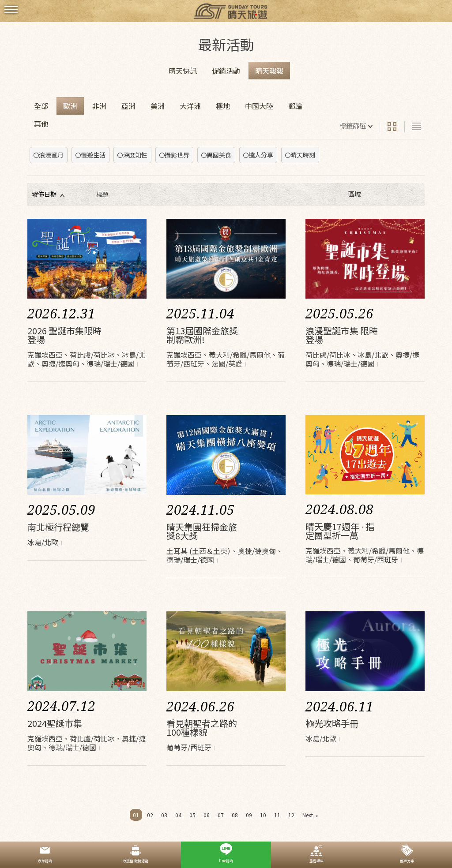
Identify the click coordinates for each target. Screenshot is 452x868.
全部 (41, 106)
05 (192, 815)
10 (263, 815)
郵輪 (295, 106)
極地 (223, 106)
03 (164, 815)
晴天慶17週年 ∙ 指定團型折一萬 (339, 531)
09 (249, 815)
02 (150, 815)
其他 (41, 123)
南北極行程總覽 (58, 526)
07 (221, 815)
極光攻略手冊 (331, 723)
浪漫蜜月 (51, 154)
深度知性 (135, 154)
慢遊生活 (93, 154)
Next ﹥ (311, 815)
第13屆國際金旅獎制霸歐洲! (202, 335)
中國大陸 (259, 106)
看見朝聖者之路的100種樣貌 (201, 727)
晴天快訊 (183, 70)
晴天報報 (269, 70)
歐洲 (70, 106)
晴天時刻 (302, 154)
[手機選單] (11, 10)
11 (277, 815)
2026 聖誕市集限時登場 (64, 335)
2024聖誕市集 (54, 723)
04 (178, 815)
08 (235, 815)
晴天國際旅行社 (226, 12)
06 (206, 815)
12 (291, 815)
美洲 (158, 106)
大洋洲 (190, 106)
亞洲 (128, 106)
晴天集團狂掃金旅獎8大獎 (201, 531)
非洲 (99, 106)
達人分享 (261, 154)
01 (136, 815)
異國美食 (219, 154)
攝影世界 (177, 154)
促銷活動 (226, 70)
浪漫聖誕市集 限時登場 (341, 335)
